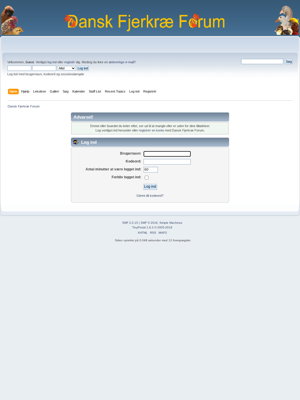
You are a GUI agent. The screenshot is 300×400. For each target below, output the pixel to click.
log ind (52, 62)
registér (69, 62)
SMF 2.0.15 (130, 222)
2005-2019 (164, 227)
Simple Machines (170, 222)
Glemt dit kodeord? (150, 195)
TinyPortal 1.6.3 (143, 227)
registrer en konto (151, 130)
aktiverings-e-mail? (122, 62)
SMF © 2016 (149, 222)
